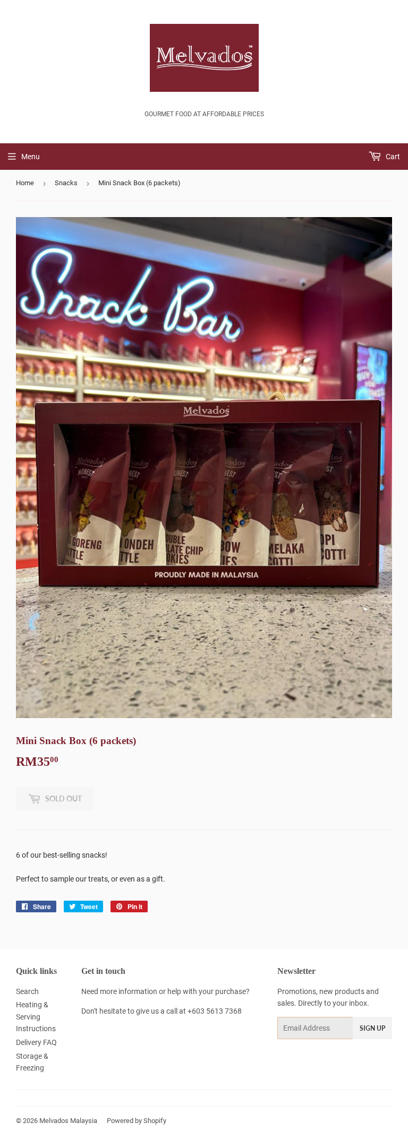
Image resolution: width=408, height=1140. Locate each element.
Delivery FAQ (36, 1042)
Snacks (66, 183)
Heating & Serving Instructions (36, 1016)
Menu (30, 156)
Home (25, 183)
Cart (392, 156)
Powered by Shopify (136, 1121)
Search (27, 991)
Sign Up (372, 1028)
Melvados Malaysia (68, 1121)
